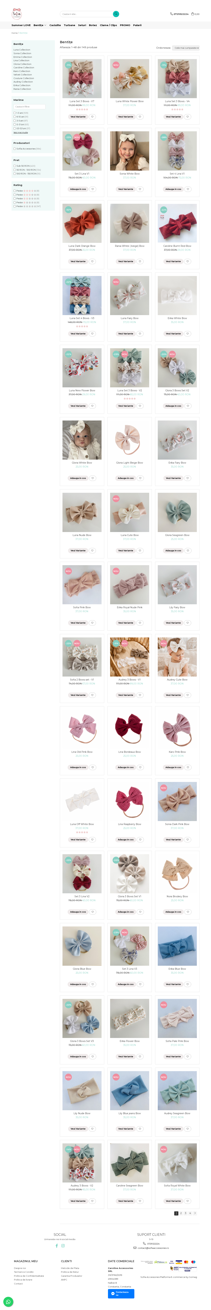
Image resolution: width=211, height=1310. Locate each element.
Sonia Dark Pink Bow (177, 824)
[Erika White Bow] (177, 295)
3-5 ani (19, 120)
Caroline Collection (24, 67)
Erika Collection (22, 85)
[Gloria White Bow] (82, 440)
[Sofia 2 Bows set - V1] (82, 657)
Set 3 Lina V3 (129, 968)
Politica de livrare (23, 1279)
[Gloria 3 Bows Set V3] (82, 1018)
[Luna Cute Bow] (129, 512)
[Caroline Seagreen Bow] (129, 1162)
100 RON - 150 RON (26, 173)
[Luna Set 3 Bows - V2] (129, 367)
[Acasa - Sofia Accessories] (28, 14)
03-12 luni (21, 128)
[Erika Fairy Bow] (177, 440)
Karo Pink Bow (177, 751)
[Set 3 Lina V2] (82, 873)
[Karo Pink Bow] (177, 729)
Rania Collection (22, 89)
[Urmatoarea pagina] (195, 1213)
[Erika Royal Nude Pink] (129, 584)
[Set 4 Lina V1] (177, 150)
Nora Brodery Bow (177, 896)
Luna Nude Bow (82, 535)
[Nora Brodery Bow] (177, 873)
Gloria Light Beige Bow (129, 462)
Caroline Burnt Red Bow (177, 245)
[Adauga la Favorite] (92, 116)
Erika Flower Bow (130, 1041)
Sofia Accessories (25, 148)
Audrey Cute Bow (177, 679)
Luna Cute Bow (130, 535)
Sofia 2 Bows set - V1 (82, 679)
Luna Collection (22, 49)
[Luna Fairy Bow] (129, 295)
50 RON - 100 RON (26, 169)
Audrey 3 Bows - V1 (130, 679)
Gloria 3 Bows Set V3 (82, 1041)
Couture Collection (24, 78)
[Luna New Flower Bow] (82, 367)
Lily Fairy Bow (177, 607)
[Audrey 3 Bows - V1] (129, 657)
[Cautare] (116, 14)
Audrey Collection (23, 81)
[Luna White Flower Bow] (129, 78)
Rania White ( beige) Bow (129, 245)
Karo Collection (22, 71)
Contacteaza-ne (122, 1293)
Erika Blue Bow (177, 968)
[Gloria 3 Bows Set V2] (177, 367)
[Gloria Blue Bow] (82, 946)
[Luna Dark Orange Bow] (82, 223)
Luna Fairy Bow (129, 318)
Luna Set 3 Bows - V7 (82, 101)
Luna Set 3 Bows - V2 (129, 390)
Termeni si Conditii (23, 1272)
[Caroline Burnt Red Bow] (177, 223)
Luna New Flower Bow (82, 390)
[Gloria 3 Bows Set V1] (129, 873)
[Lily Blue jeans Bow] (129, 1090)
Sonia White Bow (130, 173)
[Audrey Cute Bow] (177, 657)
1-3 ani (19, 113)
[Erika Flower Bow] (129, 1018)
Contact (18, 1283)
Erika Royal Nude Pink (129, 607)
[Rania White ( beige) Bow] (129, 223)
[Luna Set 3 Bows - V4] (177, 78)
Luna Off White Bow (82, 824)
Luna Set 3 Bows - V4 (177, 101)
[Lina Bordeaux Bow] (129, 729)
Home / (15, 33)
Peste (19, 190)
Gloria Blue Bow (82, 968)
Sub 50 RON (23, 165)
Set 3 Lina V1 (82, 173)
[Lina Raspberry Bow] (129, 801)
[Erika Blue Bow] (177, 946)
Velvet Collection (23, 74)
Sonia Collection (22, 53)
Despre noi (20, 1268)
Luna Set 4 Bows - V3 (82, 318)
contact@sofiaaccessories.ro (153, 1248)
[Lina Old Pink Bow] (82, 729)
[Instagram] (63, 1246)
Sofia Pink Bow (82, 607)
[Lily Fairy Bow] (177, 584)
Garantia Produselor (71, 1276)
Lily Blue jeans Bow (130, 1113)
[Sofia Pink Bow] (82, 584)
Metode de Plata (70, 1268)
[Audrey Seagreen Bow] (177, 1090)
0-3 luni (20, 124)
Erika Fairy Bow (177, 462)
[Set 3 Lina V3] (129, 946)
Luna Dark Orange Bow (81, 245)
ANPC (64, 1279)
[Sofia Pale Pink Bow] (177, 1018)
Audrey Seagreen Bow (177, 1113)
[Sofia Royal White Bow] (177, 1162)
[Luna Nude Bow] (82, 512)
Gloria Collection (22, 64)
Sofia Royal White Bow (177, 1185)
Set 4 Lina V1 (177, 173)
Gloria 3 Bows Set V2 (177, 390)
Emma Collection (23, 57)
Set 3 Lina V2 (82, 896)
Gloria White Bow (82, 462)
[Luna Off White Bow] (82, 801)
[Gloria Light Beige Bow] (129, 440)
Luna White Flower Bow (130, 101)
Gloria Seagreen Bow (177, 535)
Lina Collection (21, 60)
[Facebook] (57, 1246)
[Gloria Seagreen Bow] (177, 512)
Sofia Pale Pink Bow (177, 1041)
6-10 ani (20, 116)
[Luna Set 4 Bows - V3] (82, 295)
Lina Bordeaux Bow (129, 751)
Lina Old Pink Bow (81, 751)
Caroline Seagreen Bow (129, 1185)
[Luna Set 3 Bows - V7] (82, 78)
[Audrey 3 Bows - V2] (82, 1162)
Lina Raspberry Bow (129, 824)
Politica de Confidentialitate (29, 1276)
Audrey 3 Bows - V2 (82, 1185)
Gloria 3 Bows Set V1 (129, 896)
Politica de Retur (70, 1272)
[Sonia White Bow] (129, 151)
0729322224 (153, 1243)
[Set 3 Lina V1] (82, 150)
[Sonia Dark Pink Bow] (177, 801)
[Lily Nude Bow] (82, 1090)
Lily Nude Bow (82, 1113)
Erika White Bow (177, 318)
